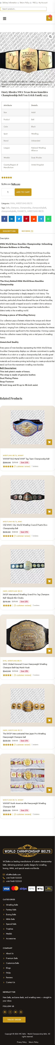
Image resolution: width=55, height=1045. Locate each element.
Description (9, 231)
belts (8, 207)
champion (15, 207)
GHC (5, 661)
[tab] (9, 231)
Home (4, 81)
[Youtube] (15, 1012)
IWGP (5, 591)
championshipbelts (8, 211)
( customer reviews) (22, 605)
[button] (50, 36)
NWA (32, 81)
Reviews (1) (27, 231)
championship (25, 207)
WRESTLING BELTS (18, 81)
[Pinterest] (21, 1012)
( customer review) (22, 466)
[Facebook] (5, 1012)
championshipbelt (39, 207)
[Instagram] (10, 1012)
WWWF (20, 455)
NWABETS (21, 211)
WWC (20, 522)
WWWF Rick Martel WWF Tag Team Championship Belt (26, 458)
